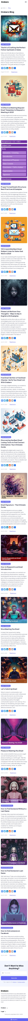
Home (4, 8)
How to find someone (6, 805)
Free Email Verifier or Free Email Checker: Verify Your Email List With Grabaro (13, 380)
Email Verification (5, 374)
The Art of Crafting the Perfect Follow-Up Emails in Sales (13, 48)
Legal (2, 1011)
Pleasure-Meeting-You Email (12, 751)
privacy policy (21, 982)
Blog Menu (15, 1019)
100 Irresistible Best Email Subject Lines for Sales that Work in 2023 (12, 251)
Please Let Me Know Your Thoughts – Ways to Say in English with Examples (11, 313)
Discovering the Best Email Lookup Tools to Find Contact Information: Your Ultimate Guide (12, 443)
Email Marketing (5, 246)
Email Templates (5, 44)
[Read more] (14, 28)
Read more (14, 72)
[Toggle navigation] (26, 2)
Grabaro (3, 1008)
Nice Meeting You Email (10, 629)
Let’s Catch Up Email (9, 689)
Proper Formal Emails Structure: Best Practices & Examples (13, 188)
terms (14, 982)
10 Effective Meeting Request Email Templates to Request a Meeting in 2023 (12, 110)
